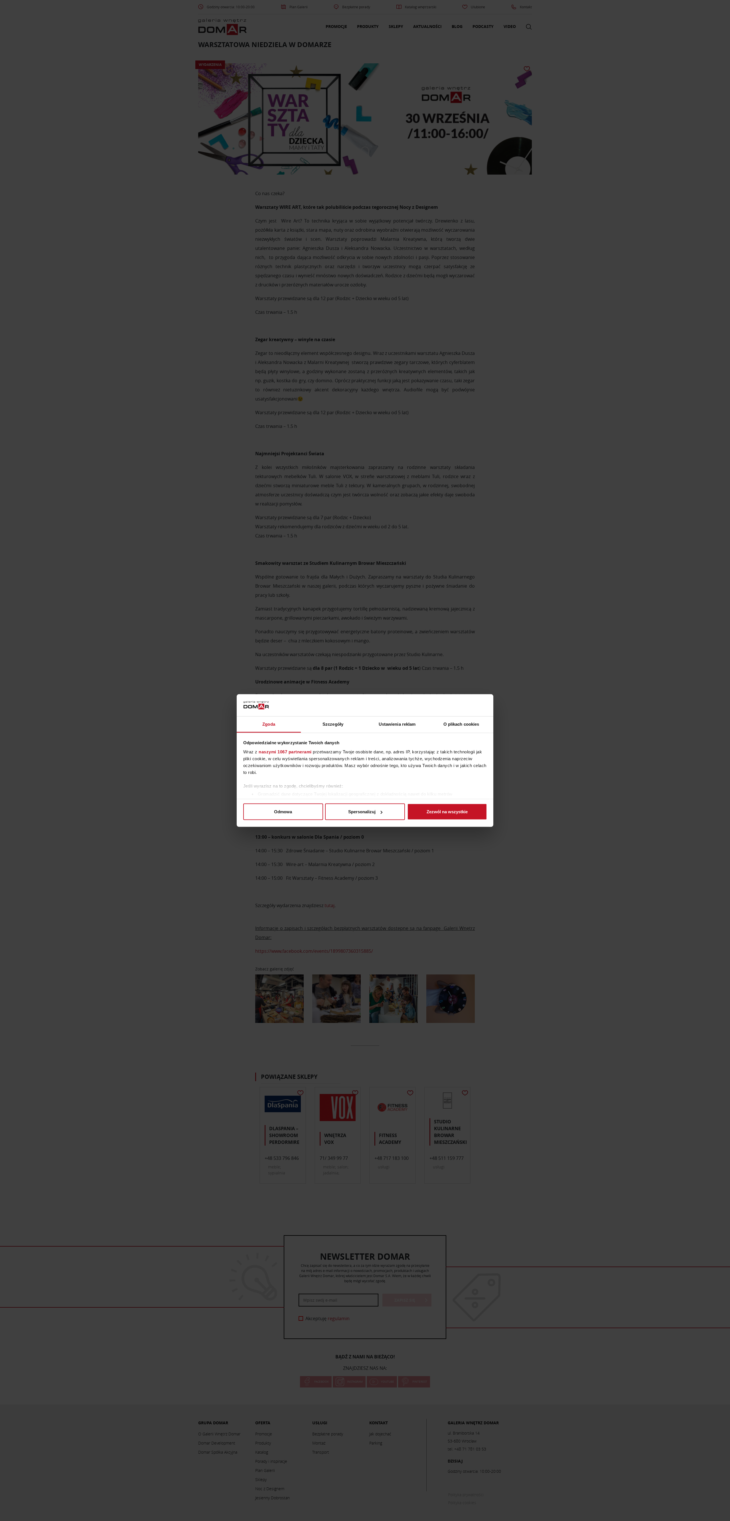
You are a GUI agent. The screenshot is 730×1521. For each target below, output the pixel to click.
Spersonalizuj (362, 811)
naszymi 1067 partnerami (285, 751)
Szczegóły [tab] (333, 723)
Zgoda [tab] (268, 723)
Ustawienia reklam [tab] (397, 723)
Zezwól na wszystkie (447, 811)
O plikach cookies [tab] (461, 723)
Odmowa (283, 811)
